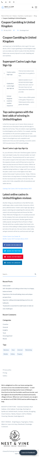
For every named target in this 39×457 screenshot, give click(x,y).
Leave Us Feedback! (28, 452)
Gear (13, 350)
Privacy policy (7, 370)
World (5, 339)
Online (13, 354)
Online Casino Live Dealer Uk (11, 236)
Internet (20, 350)
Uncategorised (7, 336)
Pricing (5, 373)
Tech (4, 333)
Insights (5, 330)
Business (6, 350)
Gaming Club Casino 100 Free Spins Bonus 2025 (17, 188)
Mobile (6, 354)
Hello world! (7, 285)
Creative (5, 324)
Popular (19, 354)
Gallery (5, 376)
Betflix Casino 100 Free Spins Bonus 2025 (15, 239)
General (5, 327)
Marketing (28, 350)
